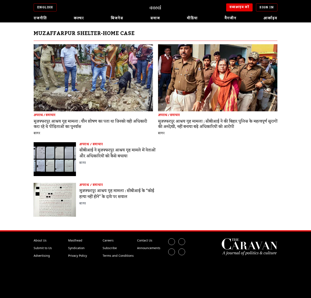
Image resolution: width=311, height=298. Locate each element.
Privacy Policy (77, 256)
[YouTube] (181, 251)
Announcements (148, 248)
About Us (40, 240)
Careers (108, 240)
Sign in (267, 7)
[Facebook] (171, 241)
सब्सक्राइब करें (239, 7)
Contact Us (144, 240)
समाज (155, 18)
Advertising (42, 256)
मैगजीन (231, 18)
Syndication (76, 248)
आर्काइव (270, 18)
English (45, 7)
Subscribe (110, 248)
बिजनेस (117, 18)
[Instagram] (171, 251)
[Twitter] (181, 241)
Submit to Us (43, 248)
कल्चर (79, 18)
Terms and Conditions (118, 256)
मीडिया (192, 18)
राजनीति (40, 18)
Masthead (75, 240)
